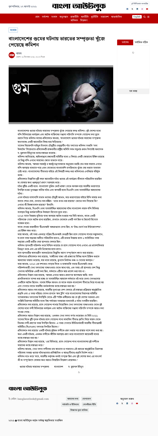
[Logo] (79, 6)
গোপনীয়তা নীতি (89, 404)
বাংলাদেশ (58, 367)
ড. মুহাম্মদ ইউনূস (75, 367)
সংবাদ (54, 17)
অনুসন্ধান (63, 17)
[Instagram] (142, 9)
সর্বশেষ (45, 17)
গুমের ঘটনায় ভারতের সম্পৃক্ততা (34, 367)
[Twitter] (132, 9)
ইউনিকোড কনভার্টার (140, 3)
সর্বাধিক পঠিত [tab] (141, 42)
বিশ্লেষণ (84, 20)
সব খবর (133, 91)
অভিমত (74, 20)
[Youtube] (147, 9)
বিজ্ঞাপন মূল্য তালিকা (79, 410)
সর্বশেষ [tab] (125, 42)
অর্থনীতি (85, 17)
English (136, 16)
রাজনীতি (74, 17)
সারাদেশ (105, 17)
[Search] (144, 17)
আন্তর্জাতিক (116, 17)
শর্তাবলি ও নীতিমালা (70, 404)
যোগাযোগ (86, 399)
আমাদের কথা (72, 399)
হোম (37, 17)
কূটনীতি (94, 17)
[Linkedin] (137, 9)
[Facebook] (127, 9)
